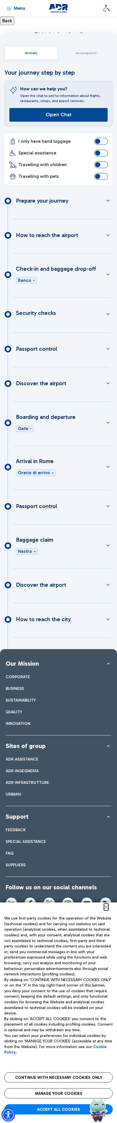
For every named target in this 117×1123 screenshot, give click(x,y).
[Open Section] (107, 200)
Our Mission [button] (22, 663)
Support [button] (17, 816)
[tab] (31, 53)
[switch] (101, 141)
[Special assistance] (106, 8)
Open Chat (59, 114)
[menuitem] (18, 677)
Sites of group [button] (26, 746)
